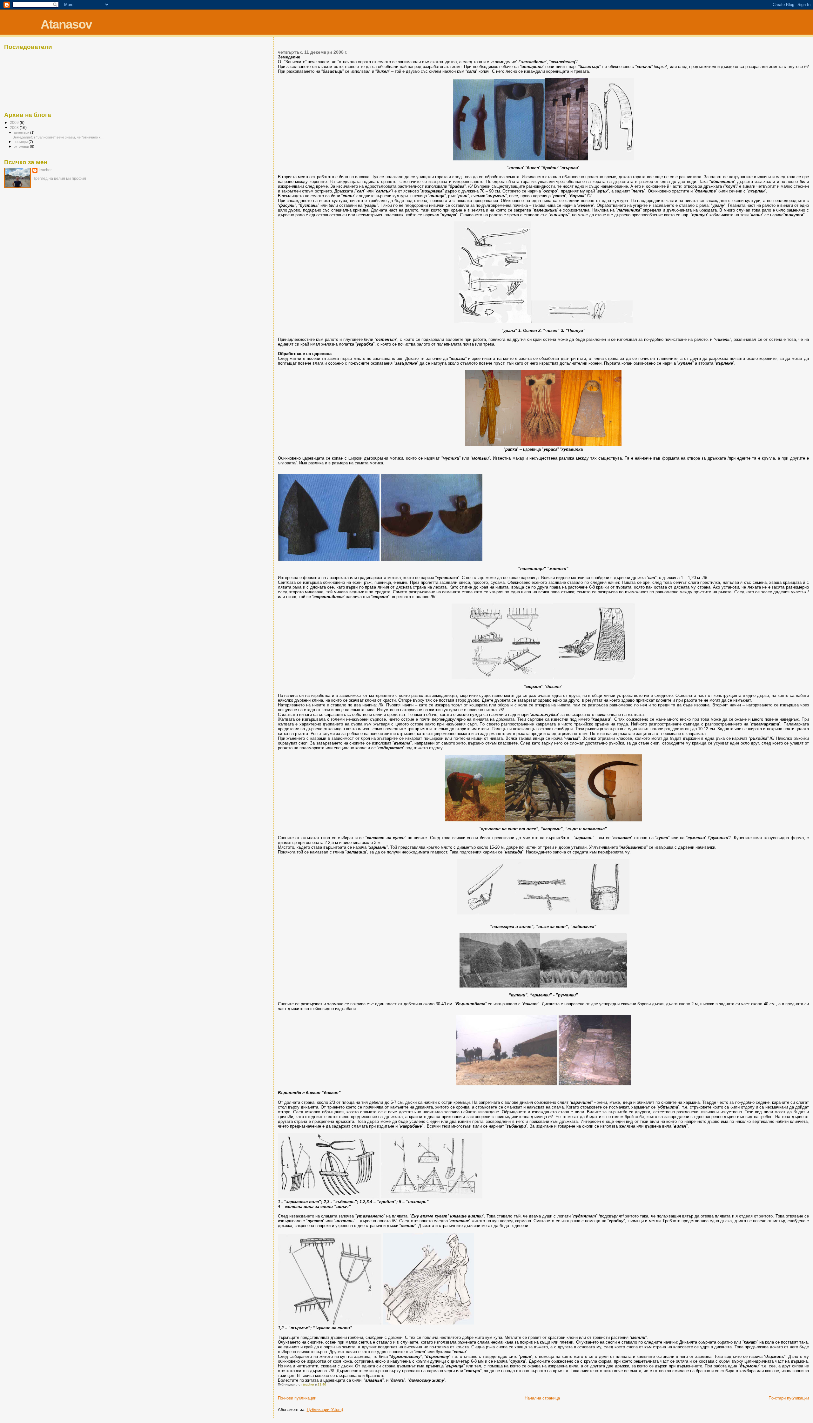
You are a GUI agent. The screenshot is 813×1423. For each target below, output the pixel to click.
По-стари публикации (789, 1398)
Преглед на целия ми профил (59, 178)
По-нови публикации (297, 1398)
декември (22, 132)
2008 (15, 127)
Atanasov (66, 24)
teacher (45, 170)
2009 (15, 122)
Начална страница (542, 1398)
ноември (21, 142)
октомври (22, 146)
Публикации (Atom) (325, 1409)
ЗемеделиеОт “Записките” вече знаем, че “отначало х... (58, 137)
